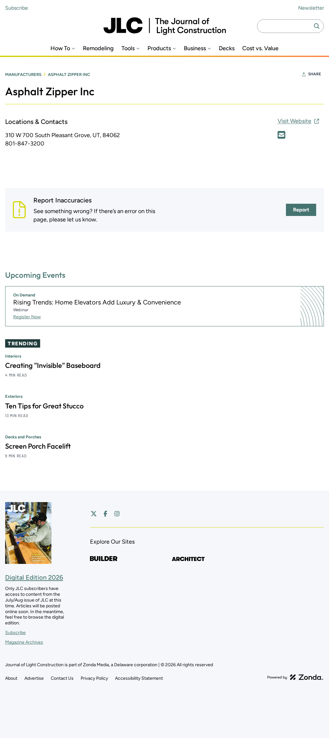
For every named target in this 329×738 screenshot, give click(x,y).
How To (60, 48)
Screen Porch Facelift (38, 446)
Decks (227, 48)
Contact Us (62, 678)
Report (301, 210)
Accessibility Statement (139, 678)
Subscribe (16, 8)
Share (314, 74)
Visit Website (294, 121)
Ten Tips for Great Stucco (44, 405)
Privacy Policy (94, 678)
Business (195, 48)
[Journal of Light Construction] (164, 26)
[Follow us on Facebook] (105, 514)
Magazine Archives (24, 642)
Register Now (27, 317)
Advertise (34, 678)
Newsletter (311, 8)
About (11, 678)
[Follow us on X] (94, 514)
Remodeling (98, 48)
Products (159, 48)
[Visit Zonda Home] (295, 677)
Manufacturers (23, 74)
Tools (128, 48)
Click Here (281, 135)
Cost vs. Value (260, 48)
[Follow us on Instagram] (117, 514)
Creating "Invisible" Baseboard (53, 365)
